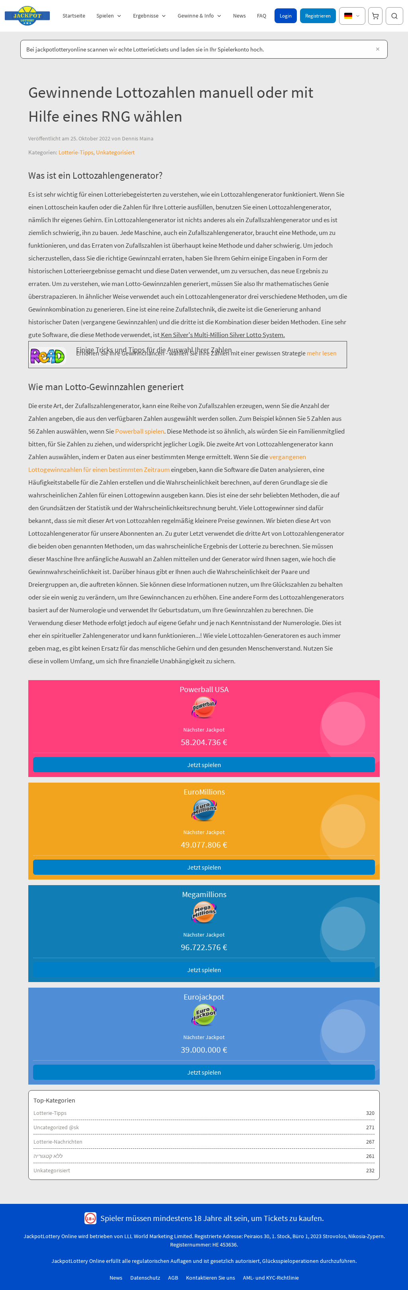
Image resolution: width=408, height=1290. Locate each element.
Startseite (74, 15)
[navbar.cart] (375, 16)
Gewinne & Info (196, 15)
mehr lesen (321, 353)
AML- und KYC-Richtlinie (271, 1277)
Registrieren (318, 15)
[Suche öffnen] (394, 16)
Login (286, 15)
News (239, 15)
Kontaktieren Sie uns (210, 1277)
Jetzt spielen (204, 765)
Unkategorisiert (115, 152)
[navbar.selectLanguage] (352, 16)
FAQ (261, 15)
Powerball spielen (139, 431)
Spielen (105, 15)
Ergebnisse (146, 15)
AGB (173, 1277)
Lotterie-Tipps (76, 152)
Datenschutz (145, 1277)
